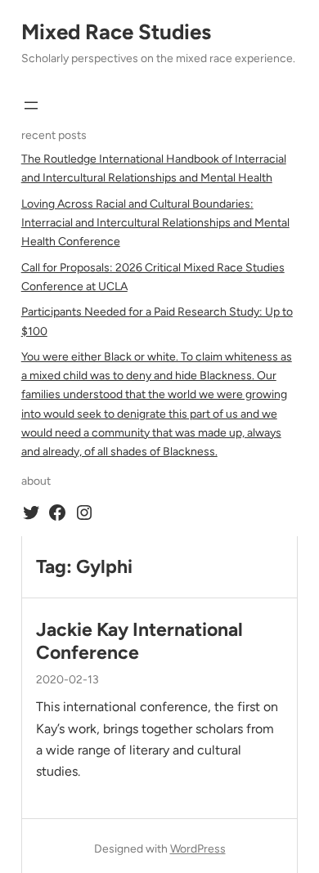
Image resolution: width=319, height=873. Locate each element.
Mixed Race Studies (116, 32)
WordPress (198, 849)
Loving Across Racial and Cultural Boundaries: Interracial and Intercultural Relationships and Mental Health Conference (155, 222)
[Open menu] (31, 105)
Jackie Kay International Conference (139, 641)
